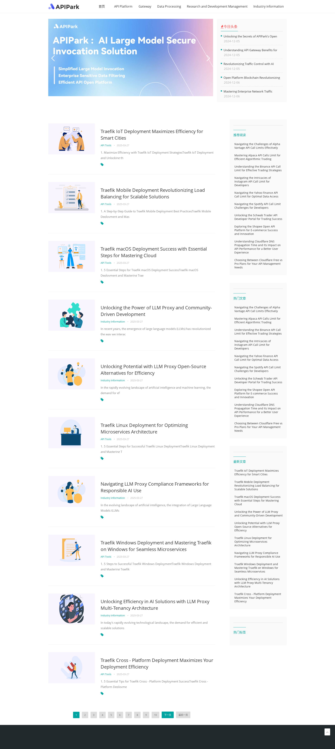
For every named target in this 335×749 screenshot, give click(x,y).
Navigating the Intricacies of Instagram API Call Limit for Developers (252, 181)
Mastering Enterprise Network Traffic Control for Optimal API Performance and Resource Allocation (251, 91)
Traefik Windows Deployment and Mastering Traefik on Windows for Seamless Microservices (156, 545)
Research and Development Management (217, 6)
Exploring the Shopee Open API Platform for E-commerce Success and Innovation (256, 230)
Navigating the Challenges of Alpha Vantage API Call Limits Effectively (257, 146)
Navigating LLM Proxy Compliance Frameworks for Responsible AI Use (155, 487)
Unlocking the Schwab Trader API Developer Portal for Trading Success (258, 217)
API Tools (106, 145)
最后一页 (183, 715)
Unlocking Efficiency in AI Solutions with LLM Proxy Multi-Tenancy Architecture (155, 604)
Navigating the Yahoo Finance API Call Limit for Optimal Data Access (256, 194)
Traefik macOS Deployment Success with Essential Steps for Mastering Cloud (154, 252)
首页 (102, 6)
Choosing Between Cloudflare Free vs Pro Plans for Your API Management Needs (258, 263)
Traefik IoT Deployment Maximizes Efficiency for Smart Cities (152, 134)
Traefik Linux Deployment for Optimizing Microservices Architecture (144, 428)
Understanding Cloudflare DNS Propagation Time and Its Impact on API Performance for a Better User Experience (257, 247)
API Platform (123, 6)
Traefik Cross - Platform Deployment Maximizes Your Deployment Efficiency (157, 663)
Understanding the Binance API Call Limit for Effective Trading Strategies (258, 168)
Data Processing (169, 6)
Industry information (268, 6)
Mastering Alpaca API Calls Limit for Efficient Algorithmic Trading (257, 157)
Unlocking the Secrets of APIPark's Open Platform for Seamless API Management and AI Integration (253, 36)
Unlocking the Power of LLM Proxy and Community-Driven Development (156, 310)
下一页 (167, 715)
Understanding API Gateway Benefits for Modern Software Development (250, 50)
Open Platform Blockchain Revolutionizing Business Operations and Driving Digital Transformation (252, 77)
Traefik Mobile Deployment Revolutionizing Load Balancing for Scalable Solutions (153, 193)
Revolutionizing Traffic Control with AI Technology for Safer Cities (249, 64)
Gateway (145, 6)
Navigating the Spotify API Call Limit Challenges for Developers (257, 205)
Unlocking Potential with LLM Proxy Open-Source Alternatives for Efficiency (153, 369)
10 (155, 715)
